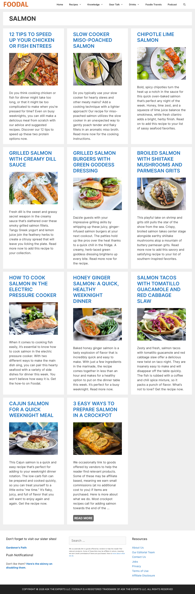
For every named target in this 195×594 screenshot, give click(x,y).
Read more (83, 518)
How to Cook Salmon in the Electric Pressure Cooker (32, 286)
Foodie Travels (153, 4)
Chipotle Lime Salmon (155, 37)
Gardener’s (13, 547)
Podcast (172, 4)
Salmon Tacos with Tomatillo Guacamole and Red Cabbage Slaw (159, 289)
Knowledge (93, 4)
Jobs (135, 561)
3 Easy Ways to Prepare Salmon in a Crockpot (95, 409)
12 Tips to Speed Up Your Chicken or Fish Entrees (31, 40)
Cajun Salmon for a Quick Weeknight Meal (31, 409)
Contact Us (139, 556)
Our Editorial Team (143, 552)
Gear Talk (114, 4)
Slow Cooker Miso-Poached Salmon (92, 40)
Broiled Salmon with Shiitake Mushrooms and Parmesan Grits (159, 161)
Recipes (73, 4)
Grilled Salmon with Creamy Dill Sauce (32, 159)
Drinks (132, 4)
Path (23, 547)
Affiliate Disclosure (143, 575)
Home (60, 4)
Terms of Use (140, 570)
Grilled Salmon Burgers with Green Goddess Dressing (94, 161)
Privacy (136, 566)
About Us (138, 547)
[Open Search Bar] (184, 4)
